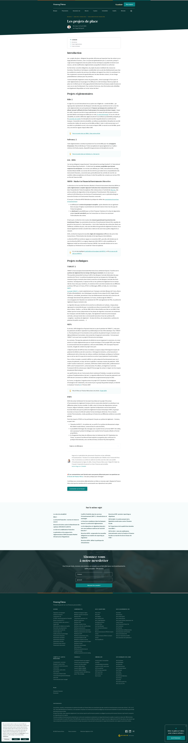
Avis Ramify (119, 628)
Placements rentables (59, 637)
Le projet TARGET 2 (72, 291)
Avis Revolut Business (121, 676)
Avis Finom (119, 677)
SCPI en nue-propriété (100, 670)
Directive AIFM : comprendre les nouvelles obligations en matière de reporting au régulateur (93, 535)
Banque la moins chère (59, 664)
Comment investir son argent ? (82, 660)
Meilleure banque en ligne (80, 612)
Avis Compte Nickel (121, 668)
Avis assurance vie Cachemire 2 (123, 637)
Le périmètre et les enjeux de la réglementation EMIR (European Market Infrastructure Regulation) (65, 534)
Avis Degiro (98, 616)
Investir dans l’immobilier (101, 660)
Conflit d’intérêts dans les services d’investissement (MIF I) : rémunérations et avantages (94, 516)
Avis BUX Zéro (98, 624)
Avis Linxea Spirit (120, 616)
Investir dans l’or (57, 632)
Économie (55, 693)
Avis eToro (97, 612)
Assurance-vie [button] (76, 11)
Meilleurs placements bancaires (82, 630)
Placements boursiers (58, 639)
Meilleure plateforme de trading (82, 653)
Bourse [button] (86, 11)
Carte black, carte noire (59, 670)
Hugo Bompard (79, 28)
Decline (16, 739)
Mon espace (129, 4)
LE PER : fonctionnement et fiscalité (62, 618)
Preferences (6, 739)
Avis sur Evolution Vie (121, 633)
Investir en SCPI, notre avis (102, 666)
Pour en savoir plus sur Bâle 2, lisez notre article (86, 133)
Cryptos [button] (95, 11)
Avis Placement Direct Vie (122, 624)
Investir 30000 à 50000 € (80, 670)
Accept (24, 739)
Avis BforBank (119, 662)
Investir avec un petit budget (81, 662)
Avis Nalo (118, 612)
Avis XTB (97, 614)
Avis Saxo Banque (99, 626)
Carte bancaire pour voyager (60, 679)
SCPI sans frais (99, 672)
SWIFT (69, 288)
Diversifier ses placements (60, 628)
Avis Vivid (118, 679)
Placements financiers (59, 635)
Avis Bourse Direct (99, 622)
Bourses (113, 190)
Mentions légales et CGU (86, 731)
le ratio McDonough (102, 114)
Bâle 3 (55, 517)
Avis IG (97, 630)
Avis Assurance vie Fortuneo (123, 632)
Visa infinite (56, 671)
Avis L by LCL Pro (120, 683)
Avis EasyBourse (99, 639)
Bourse (69, 16)
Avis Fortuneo (119, 660)
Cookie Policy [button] (22, 733)
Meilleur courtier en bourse (81, 614)
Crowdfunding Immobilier (101, 664)
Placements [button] (65, 11)
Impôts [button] (114, 11)
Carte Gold (56, 668)
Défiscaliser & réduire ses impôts (61, 626)
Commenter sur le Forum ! (77, 489)
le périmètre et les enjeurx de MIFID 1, (95, 251)
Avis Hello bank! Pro (121, 681)
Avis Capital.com (99, 618)
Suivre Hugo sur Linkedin (79, 466)
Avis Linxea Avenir (120, 618)
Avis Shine (118, 672)
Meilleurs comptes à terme (81, 639)
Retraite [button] (123, 11)
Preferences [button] (5, 736)
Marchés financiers (80, 16)
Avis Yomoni (119, 614)
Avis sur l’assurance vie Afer (123, 635)
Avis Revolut (119, 664)
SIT (80, 385)
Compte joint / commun (59, 662)
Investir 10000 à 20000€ (80, 668)
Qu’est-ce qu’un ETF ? (58, 620)
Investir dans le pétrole (59, 630)
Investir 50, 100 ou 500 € (80, 664)
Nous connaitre (72, 731)
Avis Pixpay (119, 670)
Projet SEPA (103, 391)
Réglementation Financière (96, 16)
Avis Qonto (119, 674)
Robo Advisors (78, 647)
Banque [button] (55, 11)
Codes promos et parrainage (60, 633)
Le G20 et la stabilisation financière (63, 529)
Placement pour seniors (59, 643)
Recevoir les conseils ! (94, 585)
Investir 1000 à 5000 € (79, 666)
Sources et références (76, 446)
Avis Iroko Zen (98, 674)
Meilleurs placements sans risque (82, 632)
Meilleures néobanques (80, 645)
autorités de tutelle (74, 119)
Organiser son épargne (59, 612)
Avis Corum (98, 676)
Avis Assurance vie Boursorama (124, 630)
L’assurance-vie (57, 616)
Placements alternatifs (59, 645)
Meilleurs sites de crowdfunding (82, 626)
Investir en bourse (57, 614)
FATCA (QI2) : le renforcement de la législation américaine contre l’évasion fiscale (120, 521)
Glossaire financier (58, 691)
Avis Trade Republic (100, 620)
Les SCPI (97, 662)
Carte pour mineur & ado (59, 673)
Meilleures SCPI (78, 633)
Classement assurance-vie (80, 618)
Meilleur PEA (77, 616)
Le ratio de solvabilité (59, 514)
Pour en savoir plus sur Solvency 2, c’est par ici (85, 154)
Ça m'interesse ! (176, 738)
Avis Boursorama (120, 666)
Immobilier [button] (105, 11)
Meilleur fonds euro (79, 620)
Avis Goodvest (119, 626)
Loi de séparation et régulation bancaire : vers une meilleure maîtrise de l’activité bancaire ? (93, 528)
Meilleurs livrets (78, 643)
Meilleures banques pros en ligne (82, 641)
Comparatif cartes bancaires (60, 666)
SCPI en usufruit (99, 668)
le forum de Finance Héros (75, 476)
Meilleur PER (77, 622)
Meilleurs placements (79, 628)
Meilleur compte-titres (80, 624)
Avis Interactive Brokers (101, 628)
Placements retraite (58, 641)
